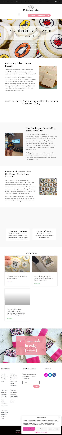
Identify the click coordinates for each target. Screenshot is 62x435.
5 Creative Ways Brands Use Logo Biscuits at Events (17, 277)
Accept (29, 429)
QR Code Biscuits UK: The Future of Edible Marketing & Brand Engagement (43, 278)
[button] (59, 417)
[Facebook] (54, 375)
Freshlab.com (19, 432)
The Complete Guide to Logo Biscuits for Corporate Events (4, 414)
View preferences (54, 429)
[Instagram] (46, 375)
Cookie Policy (38, 432)
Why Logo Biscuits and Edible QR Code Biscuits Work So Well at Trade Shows (14, 396)
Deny (41, 429)
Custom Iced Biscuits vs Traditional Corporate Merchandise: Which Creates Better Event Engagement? (16, 312)
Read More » (10, 282)
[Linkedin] (50, 375)
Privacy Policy (44, 432)
